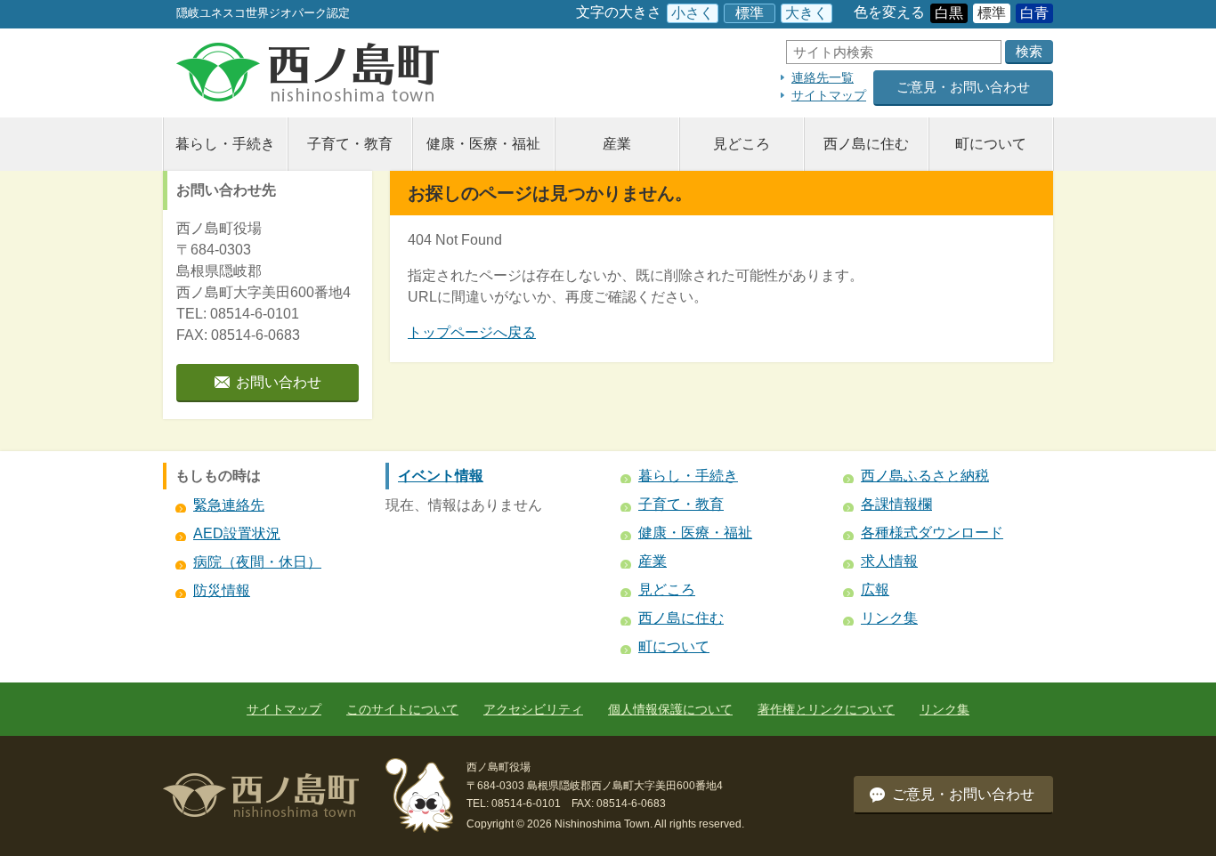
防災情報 (221, 590)
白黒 (949, 12)
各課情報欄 (896, 504)
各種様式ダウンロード (932, 532)
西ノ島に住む (866, 143)
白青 (1034, 12)
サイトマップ (828, 95)
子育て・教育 (350, 143)
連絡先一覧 (822, 77)
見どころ (741, 143)
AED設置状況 (236, 533)
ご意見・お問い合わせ (963, 86)
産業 (617, 143)
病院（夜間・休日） (257, 561)
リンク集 (889, 618)
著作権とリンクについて (826, 709)
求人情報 (889, 561)
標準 (749, 12)
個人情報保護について (670, 709)
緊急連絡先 (228, 505)
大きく (806, 12)
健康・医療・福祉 (483, 143)
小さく (692, 12)
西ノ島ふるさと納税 (925, 475)
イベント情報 (440, 475)
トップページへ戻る (472, 332)
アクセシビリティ (533, 709)
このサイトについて (402, 709)
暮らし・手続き (225, 143)
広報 (875, 589)
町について (990, 143)
